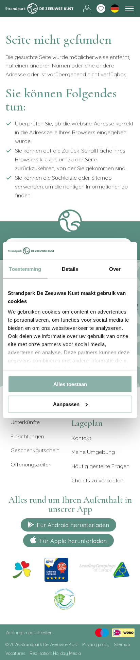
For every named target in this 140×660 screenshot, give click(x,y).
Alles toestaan (70, 384)
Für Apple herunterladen (73, 540)
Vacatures (15, 653)
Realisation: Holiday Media (55, 653)
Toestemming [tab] (25, 269)
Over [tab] (115, 269)
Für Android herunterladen (73, 524)
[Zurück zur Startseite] (39, 8)
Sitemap (122, 644)
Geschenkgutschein (35, 450)
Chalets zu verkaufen (97, 480)
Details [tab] (70, 269)
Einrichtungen (27, 436)
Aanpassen (66, 404)
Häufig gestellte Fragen (100, 466)
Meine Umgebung (87, 9)
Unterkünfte (25, 422)
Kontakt (81, 438)
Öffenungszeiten (31, 464)
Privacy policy (95, 644)
